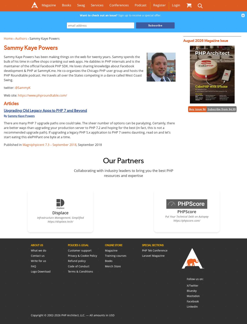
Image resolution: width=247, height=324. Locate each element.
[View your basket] (189, 5)
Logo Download (41, 271)
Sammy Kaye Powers (21, 116)
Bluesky (192, 291)
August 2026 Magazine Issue (205, 40)
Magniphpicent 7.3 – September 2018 (49, 145)
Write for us (38, 261)
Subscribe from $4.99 (222, 109)
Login (176, 5)
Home (8, 38)
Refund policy (77, 261)
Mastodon (193, 296)
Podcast (140, 5)
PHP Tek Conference (154, 250)
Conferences (119, 5)
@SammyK (22, 88)
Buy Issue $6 (197, 109)
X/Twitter (192, 285)
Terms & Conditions (80, 271)
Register (159, 5)
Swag (81, 5)
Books (66, 5)
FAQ (33, 266)
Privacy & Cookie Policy (82, 256)
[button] (243, 15)
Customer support (79, 250)
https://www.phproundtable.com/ (42, 95)
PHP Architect (192, 261)
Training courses (115, 256)
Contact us (38, 256)
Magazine (49, 5)
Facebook (193, 301)
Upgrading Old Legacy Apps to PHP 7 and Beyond (45, 110)
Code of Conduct (78, 266)
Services (97, 5)
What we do (38, 250)
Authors (21, 38)
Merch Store (113, 266)
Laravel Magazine (153, 256)
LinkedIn (192, 306)
